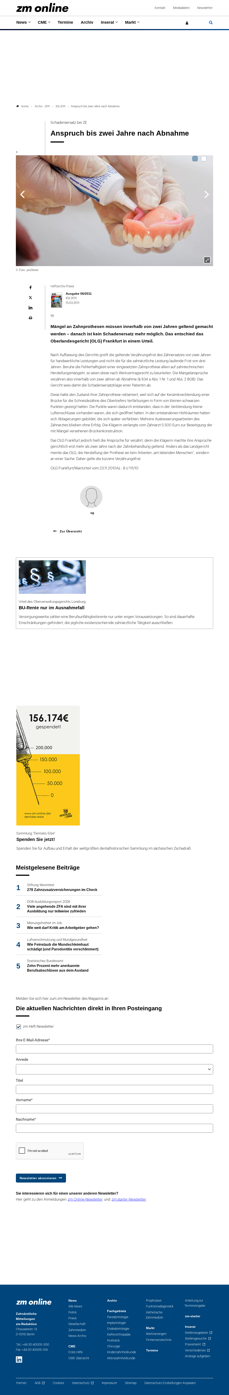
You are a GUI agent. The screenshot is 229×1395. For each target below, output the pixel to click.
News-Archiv (77, 1335)
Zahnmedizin (77, 1330)
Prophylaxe (153, 1300)
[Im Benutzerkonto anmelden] (187, 23)
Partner (21, 1383)
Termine (65, 22)
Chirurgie (113, 1346)
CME (42, 22)
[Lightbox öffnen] (207, 260)
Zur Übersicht (70, 531)
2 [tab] (203, 158)
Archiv (87, 22)
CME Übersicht (78, 1358)
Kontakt (160, 7)
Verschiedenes (195, 1350)
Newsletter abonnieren (38, 1178)
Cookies (58, 1383)
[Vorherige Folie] (22, 194)
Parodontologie (117, 1317)
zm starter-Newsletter (129, 1199)
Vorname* (24, 1100)
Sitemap (130, 1383)
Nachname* (26, 1119)
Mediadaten (181, 7)
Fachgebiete (116, 1311)
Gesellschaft (77, 1324)
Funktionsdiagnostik (160, 1306)
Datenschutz (80, 1383)
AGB (37, 1383)
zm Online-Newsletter (85, 1199)
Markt (130, 22)
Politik (72, 1312)
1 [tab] (195, 158)
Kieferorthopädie (119, 1334)
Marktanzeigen (156, 1333)
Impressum (109, 1383)
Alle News (75, 1306)
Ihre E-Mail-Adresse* (33, 1040)
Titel (19, 1080)
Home (25, 106)
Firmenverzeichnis (158, 1339)
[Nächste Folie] (207, 194)
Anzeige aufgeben (197, 1356)
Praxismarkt (193, 1344)
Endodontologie (118, 1328)
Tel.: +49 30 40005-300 (32, 1344)
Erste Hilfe (75, 1352)
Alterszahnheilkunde (121, 1358)
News (21, 22)
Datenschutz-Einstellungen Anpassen (170, 1383)
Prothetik (113, 1340)
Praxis (72, 1318)
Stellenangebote (196, 1332)
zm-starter (192, 1316)
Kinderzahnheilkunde (121, 1352)
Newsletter (205, 7)
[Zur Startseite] (42, 7)
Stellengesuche (196, 1338)
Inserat (107, 22)
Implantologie (116, 1322)
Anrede (22, 1059)
